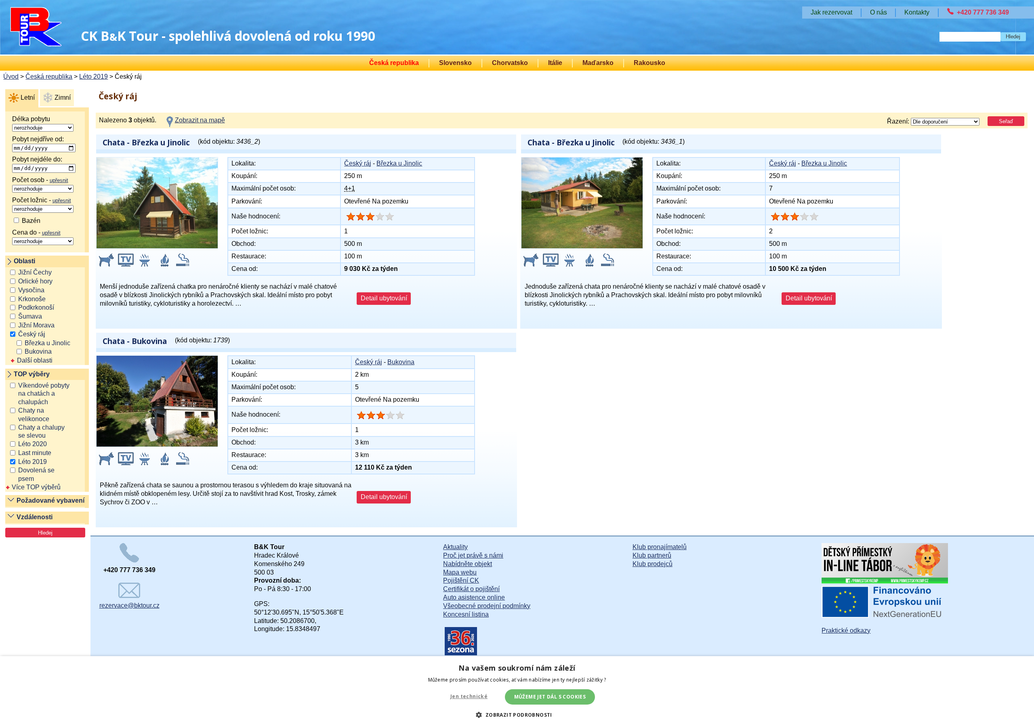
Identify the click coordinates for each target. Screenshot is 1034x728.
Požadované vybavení (50, 500)
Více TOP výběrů (36, 487)
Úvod (11, 76)
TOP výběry (32, 374)
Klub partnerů (652, 555)
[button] (517, 714)
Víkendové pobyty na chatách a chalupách (43, 394)
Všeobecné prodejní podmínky (486, 605)
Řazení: (899, 121)
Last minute (34, 452)
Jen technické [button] (469, 696)
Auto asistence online (474, 597)
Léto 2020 (32, 444)
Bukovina (38, 351)
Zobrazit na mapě (200, 120)
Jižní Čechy (35, 272)
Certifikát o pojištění (471, 588)
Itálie (555, 62)
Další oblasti (35, 360)
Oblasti (24, 261)
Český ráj (31, 334)
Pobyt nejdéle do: (37, 159)
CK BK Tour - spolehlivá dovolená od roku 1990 (228, 35)
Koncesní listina (466, 614)
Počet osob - (40, 179)
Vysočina (31, 290)
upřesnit (59, 180)
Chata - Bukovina (135, 341)
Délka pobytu (31, 118)
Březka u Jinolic (47, 343)
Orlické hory (35, 281)
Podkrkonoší (36, 307)
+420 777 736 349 (983, 12)
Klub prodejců (653, 563)
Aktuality (455, 546)
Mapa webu (460, 572)
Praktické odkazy (846, 630)
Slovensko (455, 62)
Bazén (30, 220)
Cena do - (36, 232)
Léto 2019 (93, 76)
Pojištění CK (461, 580)
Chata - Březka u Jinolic (146, 142)
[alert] (517, 692)
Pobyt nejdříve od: (38, 139)
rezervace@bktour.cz (129, 605)
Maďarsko (598, 62)
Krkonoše (32, 299)
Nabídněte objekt (467, 563)
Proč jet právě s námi (473, 555)
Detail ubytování (384, 298)
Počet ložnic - (41, 200)
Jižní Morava (36, 325)
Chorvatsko (510, 62)
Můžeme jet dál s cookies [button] (550, 696)
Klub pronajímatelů (660, 546)
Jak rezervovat (831, 12)
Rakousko (649, 62)
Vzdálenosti (35, 517)
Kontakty (916, 12)
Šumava (30, 316)
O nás (878, 12)
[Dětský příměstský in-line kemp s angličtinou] (885, 581)
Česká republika (394, 62)
